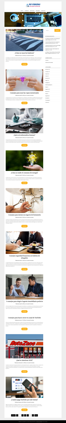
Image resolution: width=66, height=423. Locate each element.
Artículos (32, 10)
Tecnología (47, 100)
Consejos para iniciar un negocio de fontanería (24, 215)
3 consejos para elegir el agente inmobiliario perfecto (24, 301)
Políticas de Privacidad (49, 62)
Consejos (27, 10)
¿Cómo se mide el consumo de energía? (24, 173)
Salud (46, 93)
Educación (47, 78)
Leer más (24, 64)
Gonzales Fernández (30, 55)
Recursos (38, 10)
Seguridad (47, 95)
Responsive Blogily (39, 421)
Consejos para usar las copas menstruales (24, 93)
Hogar (46, 80)
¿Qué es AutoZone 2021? (24, 360)
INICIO (22, 10)
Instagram (47, 82)
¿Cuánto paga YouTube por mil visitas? (24, 400)
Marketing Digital (48, 84)
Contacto (46, 60)
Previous (13, 415)
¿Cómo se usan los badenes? (24, 53)
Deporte (46, 73)
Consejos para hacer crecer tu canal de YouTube (24, 318)
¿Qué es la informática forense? (24, 135)
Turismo (46, 102)
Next (36, 415)
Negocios (43, 10)
